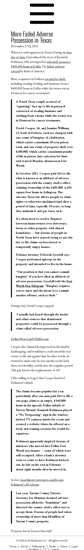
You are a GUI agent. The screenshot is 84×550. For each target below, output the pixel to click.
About (24, 546)
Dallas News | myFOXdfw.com (30, 339)
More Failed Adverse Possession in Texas (32, 36)
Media (52, 546)
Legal (74, 546)
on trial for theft (55, 79)
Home (13, 546)
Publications (38, 546)
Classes (64, 546)
